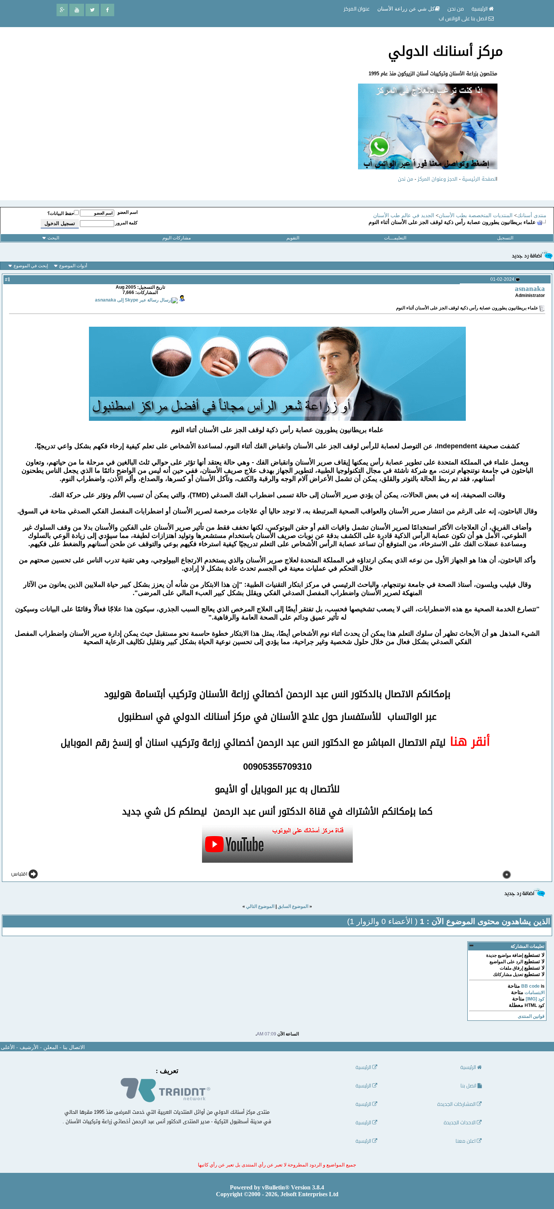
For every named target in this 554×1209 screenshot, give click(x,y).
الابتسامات (535, 992)
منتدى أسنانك (531, 215)
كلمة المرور (126, 222)
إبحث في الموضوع (31, 265)
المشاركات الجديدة (457, 1104)
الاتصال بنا (74, 1047)
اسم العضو (128, 212)
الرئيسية (480, 9)
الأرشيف (29, 1047)
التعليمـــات (395, 238)
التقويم (292, 238)
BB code (530, 986)
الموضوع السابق (293, 906)
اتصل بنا (469, 1085)
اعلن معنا (466, 1141)
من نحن (405, 179)
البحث (53, 238)
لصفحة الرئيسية (479, 179)
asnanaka (530, 288)
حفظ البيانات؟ (60, 213)
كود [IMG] (535, 999)
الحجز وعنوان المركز (438, 179)
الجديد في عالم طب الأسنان (403, 215)
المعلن (50, 1047)
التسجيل (505, 238)
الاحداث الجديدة (460, 1122)
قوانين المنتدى (531, 1016)
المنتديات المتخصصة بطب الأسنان (476, 215)
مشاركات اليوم (176, 238)
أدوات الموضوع (73, 265)
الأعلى (8, 1047)
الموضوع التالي (260, 906)
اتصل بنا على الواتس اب (463, 18)
